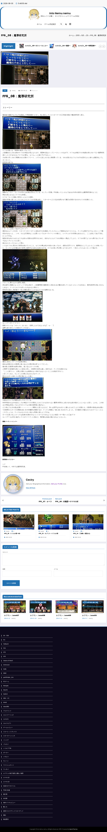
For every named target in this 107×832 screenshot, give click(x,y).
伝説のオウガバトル (9, 786)
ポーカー (6, 753)
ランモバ (6, 769)
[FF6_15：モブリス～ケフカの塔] (53, 522)
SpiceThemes (73, 829)
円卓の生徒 (6, 790)
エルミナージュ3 (8, 715)
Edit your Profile (57, 484)
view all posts (30, 488)
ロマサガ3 (6, 782)
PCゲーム (6, 681)
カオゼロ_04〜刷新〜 (44, 46)
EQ (4, 640)
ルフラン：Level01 (88, 615)
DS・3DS (6, 636)
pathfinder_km (8, 677)
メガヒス (6, 757)
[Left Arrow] (100, 46)
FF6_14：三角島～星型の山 (81, 533)
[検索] (61, 24)
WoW (5, 702)
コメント (5, 552)
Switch (5, 694)
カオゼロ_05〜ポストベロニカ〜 (17, 46)
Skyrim (5, 690)
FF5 (4, 652)
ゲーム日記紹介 (50, 24)
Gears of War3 (8, 661)
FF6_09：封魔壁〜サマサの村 (66, 501)
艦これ (5, 807)
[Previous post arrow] (3, 500)
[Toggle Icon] (70, 24)
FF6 (5, 90)
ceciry (14, 90)
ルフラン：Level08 (10, 615)
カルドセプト (7, 723)
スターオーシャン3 (9, 736)
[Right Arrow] (103, 46)
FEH (4, 648)
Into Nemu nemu (60, 13)
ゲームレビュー (8, 727)
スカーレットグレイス (10, 732)
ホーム (39, 24)
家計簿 (5, 794)
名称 (4, 569)
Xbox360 (6, 707)
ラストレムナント (8, 765)
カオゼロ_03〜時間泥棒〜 (68, 46)
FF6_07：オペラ (45, 501)
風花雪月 (6, 819)
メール (56, 569)
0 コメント (35, 90)
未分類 (5, 798)
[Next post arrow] (103, 500)
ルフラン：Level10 (62, 615)
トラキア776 (7, 748)
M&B (4, 673)
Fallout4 (6, 644)
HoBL (4, 669)
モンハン (6, 761)
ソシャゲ (6, 740)
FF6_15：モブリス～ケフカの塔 (48, 533)
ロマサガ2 (6, 777)
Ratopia (5, 686)
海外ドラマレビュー (9, 803)
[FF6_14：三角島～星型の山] (88, 522)
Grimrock (6, 665)
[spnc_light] (66, 24)
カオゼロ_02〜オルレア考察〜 (95, 46)
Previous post (47, 499)
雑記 (4, 815)
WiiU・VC (6, 698)
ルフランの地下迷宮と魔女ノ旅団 (11, 602)
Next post (58, 499)
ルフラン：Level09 (36, 615)
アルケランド (7, 711)
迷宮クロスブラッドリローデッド (13, 811)
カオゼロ (6, 719)
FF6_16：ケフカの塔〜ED (12, 533)
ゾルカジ (6, 744)
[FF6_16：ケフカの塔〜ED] (19, 522)
